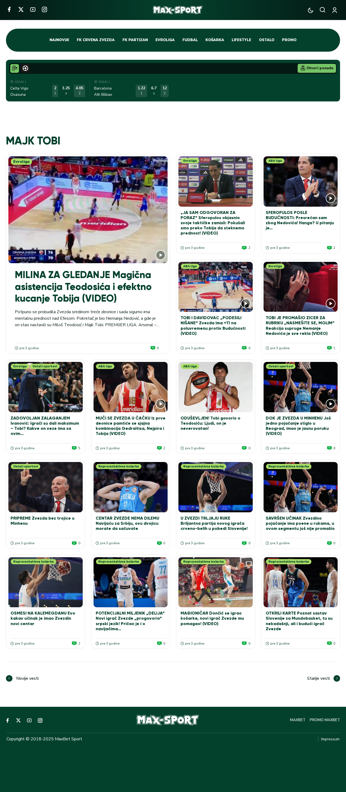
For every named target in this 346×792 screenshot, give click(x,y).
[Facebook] (9, 9)
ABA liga (275, 161)
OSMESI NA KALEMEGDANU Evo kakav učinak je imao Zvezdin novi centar (43, 618)
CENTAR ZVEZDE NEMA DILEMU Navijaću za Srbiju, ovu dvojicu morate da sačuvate (127, 523)
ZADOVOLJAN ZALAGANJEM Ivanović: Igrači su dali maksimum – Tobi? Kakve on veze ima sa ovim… (45, 425)
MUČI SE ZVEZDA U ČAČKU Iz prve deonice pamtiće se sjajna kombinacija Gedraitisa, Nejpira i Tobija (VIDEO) (130, 425)
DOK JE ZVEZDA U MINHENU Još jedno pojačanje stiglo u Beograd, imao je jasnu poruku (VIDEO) (298, 425)
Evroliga (21, 161)
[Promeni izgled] (310, 10)
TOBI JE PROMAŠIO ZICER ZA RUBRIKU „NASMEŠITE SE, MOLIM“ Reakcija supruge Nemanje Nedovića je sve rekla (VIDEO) (300, 325)
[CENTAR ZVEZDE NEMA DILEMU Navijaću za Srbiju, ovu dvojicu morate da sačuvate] (131, 487)
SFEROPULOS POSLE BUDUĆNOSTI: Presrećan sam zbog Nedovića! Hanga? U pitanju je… (300, 220)
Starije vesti (318, 678)
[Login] (335, 10)
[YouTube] (33, 9)
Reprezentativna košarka (118, 466)
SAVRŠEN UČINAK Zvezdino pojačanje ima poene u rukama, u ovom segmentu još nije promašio (300, 523)
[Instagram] (44, 9)
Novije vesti (27, 678)
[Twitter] (21, 9)
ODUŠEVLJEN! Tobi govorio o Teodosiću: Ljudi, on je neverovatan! (210, 423)
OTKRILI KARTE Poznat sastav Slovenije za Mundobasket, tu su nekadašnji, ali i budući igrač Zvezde (299, 620)
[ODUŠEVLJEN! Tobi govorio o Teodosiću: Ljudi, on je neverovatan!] (215, 387)
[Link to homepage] (178, 10)
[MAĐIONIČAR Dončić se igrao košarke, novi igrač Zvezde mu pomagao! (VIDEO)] (215, 582)
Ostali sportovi (44, 366)
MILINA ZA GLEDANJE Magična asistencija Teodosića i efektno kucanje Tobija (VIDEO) (83, 286)
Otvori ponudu (320, 68)
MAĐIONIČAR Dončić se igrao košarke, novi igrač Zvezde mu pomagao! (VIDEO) (212, 618)
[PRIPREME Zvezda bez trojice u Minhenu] (45, 487)
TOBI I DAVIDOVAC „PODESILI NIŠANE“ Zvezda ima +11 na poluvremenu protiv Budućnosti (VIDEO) (213, 325)
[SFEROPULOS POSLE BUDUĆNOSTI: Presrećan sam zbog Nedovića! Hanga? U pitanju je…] (301, 181)
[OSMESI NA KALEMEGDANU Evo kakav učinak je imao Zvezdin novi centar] (45, 582)
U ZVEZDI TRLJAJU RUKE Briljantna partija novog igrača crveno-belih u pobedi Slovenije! (214, 523)
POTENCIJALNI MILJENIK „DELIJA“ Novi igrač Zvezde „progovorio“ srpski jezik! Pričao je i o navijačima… (130, 620)
